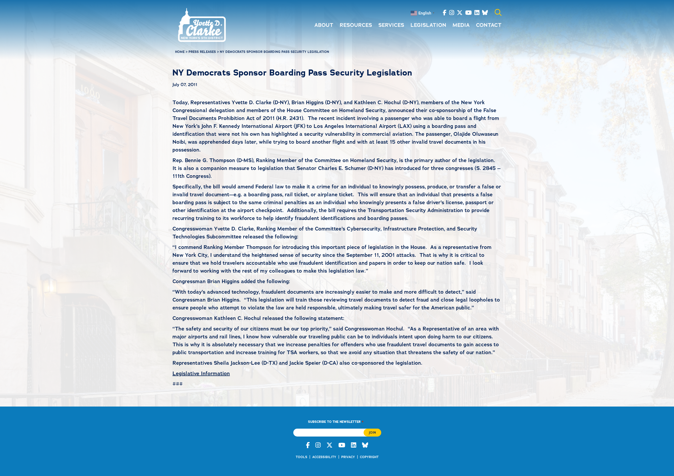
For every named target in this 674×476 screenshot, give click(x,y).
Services (391, 25)
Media (461, 25)
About (323, 25)
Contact (489, 25)
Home (180, 52)
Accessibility (324, 457)
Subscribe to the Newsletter (335, 421)
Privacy (348, 457)
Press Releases (202, 52)
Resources (356, 25)
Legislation (428, 25)
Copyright (369, 457)
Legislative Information (201, 373)
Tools (301, 457)
